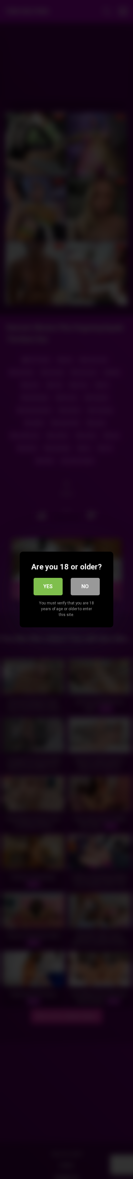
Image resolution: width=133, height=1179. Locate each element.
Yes (48, 586)
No (85, 586)
